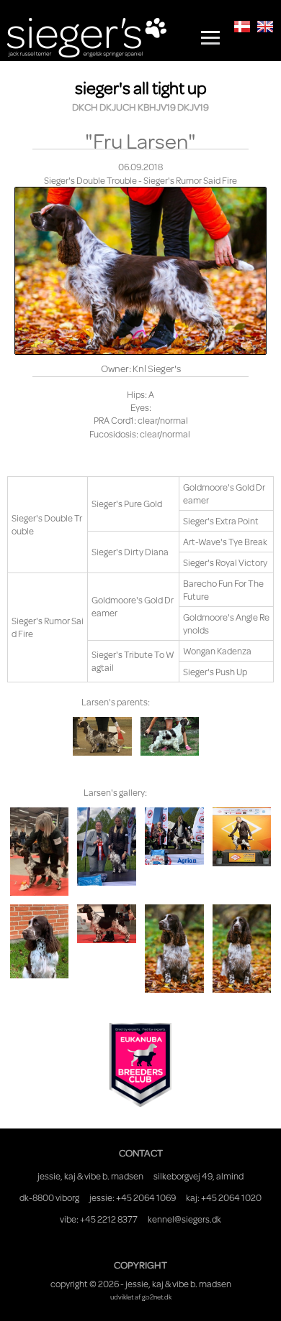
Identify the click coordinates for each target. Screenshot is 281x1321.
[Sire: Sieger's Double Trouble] (169, 736)
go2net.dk (156, 1297)
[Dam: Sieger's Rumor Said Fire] (102, 736)
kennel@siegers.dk (184, 1219)
